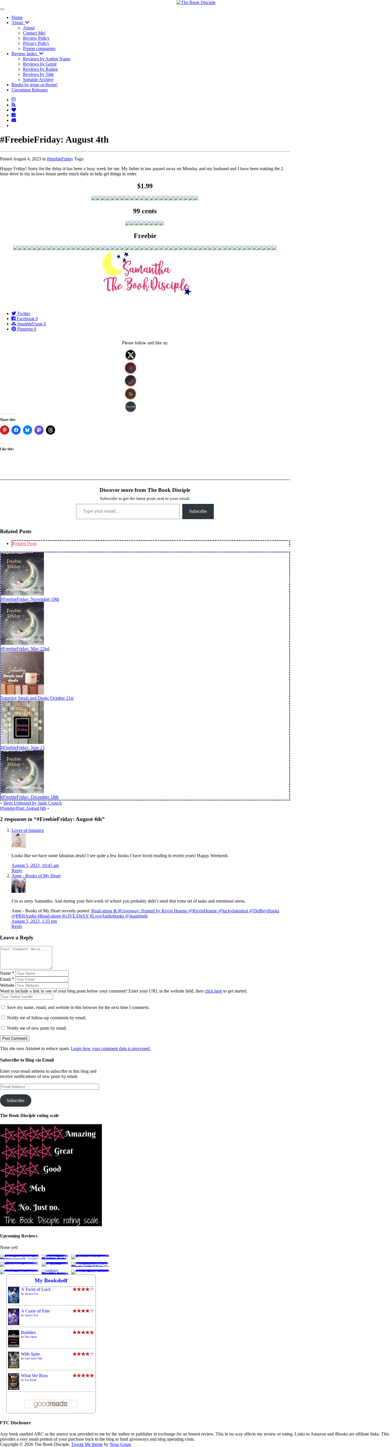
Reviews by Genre (40, 64)
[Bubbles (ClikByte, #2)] (13, 1346)
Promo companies (39, 48)
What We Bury (34, 1375)
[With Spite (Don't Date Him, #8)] (13, 1366)
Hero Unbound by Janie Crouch (32, 803)
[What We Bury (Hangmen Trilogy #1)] (13, 1388)
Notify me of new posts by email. (37, 1028)
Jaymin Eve (31, 1293)
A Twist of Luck (36, 1289)
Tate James (31, 1336)
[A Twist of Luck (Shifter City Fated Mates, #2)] (13, 1301)
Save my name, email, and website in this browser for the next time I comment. (78, 1007)
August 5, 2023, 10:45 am (35, 865)
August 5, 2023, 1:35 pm (34, 921)
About (18, 22)
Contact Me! (34, 32)
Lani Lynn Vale (33, 1358)
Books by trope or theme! (34, 84)
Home (17, 17)
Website (7, 985)
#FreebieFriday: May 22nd (25, 648)
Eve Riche (30, 1379)
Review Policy (36, 38)
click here (213, 991)
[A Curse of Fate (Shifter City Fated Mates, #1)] (13, 1323)
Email (7, 979)
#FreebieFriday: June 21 (23, 747)
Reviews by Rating (40, 69)
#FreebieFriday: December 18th (30, 796)
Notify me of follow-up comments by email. (46, 1017)
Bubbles (28, 1332)
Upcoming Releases (29, 89)
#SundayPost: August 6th (23, 808)
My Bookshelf (51, 1280)
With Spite (30, 1354)
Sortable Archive (38, 79)
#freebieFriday (60, 158)
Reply (16, 870)
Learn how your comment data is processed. (111, 1048)
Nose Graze (120, 1444)
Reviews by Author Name (46, 58)
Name (7, 973)
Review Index (25, 53)
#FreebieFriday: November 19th (30, 599)
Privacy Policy (36, 43)
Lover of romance (27, 830)
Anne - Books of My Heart (36, 875)
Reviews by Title (38, 74)
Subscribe (198, 511)
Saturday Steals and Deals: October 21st (37, 698)
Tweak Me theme (87, 1444)
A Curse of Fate (35, 1310)
